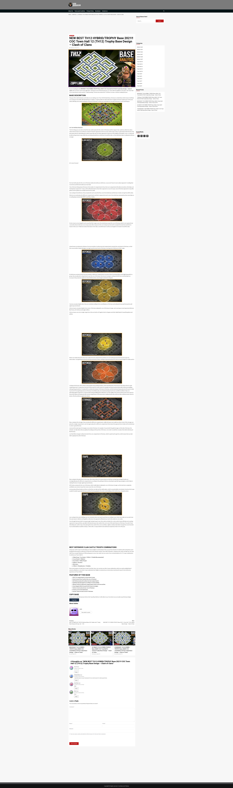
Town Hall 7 (139, 81)
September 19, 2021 (73, 47)
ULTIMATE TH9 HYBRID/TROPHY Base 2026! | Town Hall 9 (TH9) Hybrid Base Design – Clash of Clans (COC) (149, 105)
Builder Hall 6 (140, 51)
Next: (118, 622)
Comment (71, 706)
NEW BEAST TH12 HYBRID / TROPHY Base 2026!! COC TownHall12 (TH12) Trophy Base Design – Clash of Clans (149, 94)
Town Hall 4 (139, 73)
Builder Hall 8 (140, 56)
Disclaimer (97, 11)
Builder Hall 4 (140, 47)
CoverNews (120, 786)
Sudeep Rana (77, 674)
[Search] (164, 11)
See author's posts (86, 612)
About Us (70, 11)
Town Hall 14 (140, 71)
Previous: (84, 622)
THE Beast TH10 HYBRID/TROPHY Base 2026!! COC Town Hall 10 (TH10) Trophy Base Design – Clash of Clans (149, 98)
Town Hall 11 (140, 64)
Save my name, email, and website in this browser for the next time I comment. (88, 734)
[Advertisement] (101, 24)
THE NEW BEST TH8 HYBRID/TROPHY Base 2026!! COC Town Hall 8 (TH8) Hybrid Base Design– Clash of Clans (150, 109)
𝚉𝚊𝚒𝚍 (75, 666)
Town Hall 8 (139, 83)
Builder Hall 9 (140, 59)
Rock (75, 691)
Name (71, 723)
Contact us (104, 11)
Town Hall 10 (140, 61)
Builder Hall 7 (140, 54)
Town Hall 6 (139, 78)
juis (81, 609)
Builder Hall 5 (140, 49)
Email (104, 723)
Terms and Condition (80, 11)
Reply (76, 672)
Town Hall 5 (139, 76)
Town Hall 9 (139, 85)
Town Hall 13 (140, 68)
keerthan (76, 683)
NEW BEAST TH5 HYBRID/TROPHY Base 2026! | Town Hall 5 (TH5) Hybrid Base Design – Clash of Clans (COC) (150, 101)
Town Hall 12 (72, 35)
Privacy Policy (90, 11)
